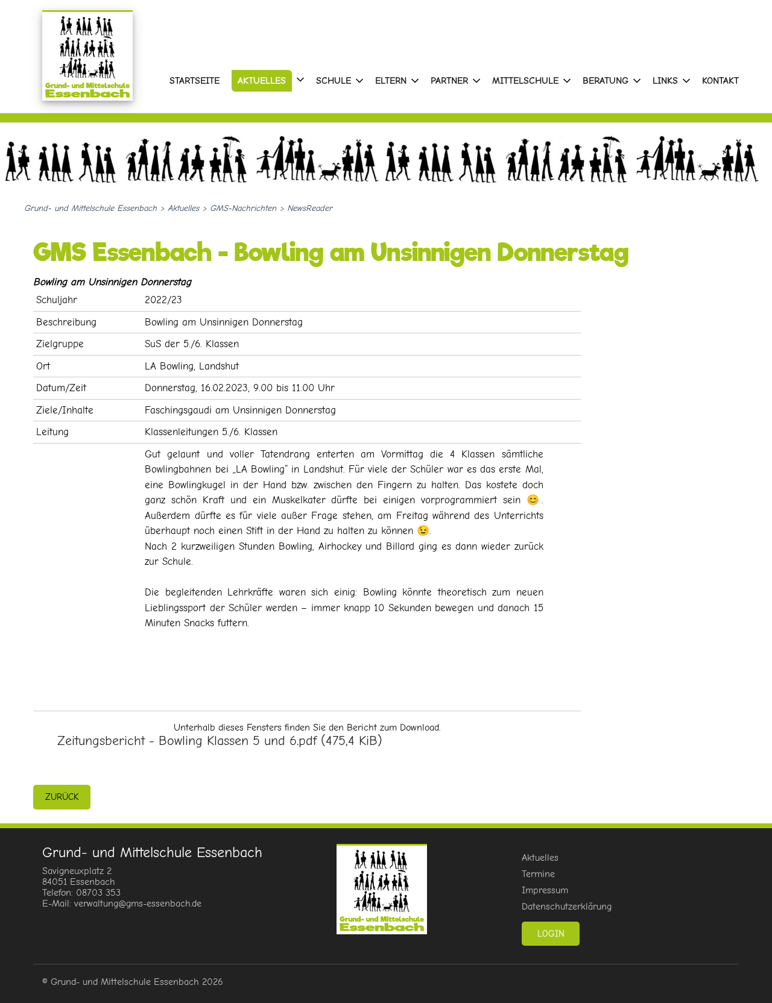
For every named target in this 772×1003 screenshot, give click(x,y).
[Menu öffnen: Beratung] (637, 81)
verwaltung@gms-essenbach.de (137, 903)
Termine (538, 874)
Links (665, 80)
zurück (61, 796)
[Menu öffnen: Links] (686, 81)
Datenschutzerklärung (567, 906)
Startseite (194, 80)
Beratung (605, 80)
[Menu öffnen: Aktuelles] (300, 79)
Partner (449, 80)
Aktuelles (262, 80)
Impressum (545, 890)
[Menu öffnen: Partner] (476, 81)
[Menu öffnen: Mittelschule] (567, 81)
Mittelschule (525, 80)
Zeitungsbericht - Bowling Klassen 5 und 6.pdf (219, 741)
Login (551, 933)
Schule (333, 80)
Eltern (391, 80)
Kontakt (720, 80)
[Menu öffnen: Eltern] (415, 81)
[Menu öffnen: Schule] (359, 81)
